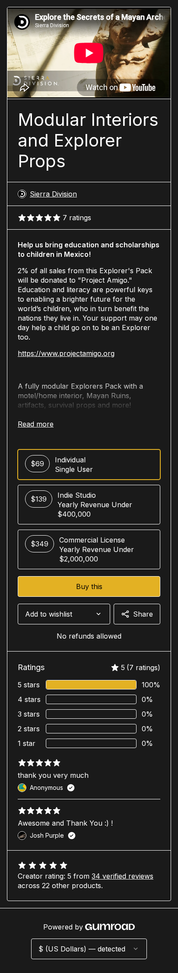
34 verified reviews (122, 876)
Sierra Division (53, 194)
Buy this (89, 586)
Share (143, 614)
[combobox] (64, 614)
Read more (36, 424)
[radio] (89, 464)
